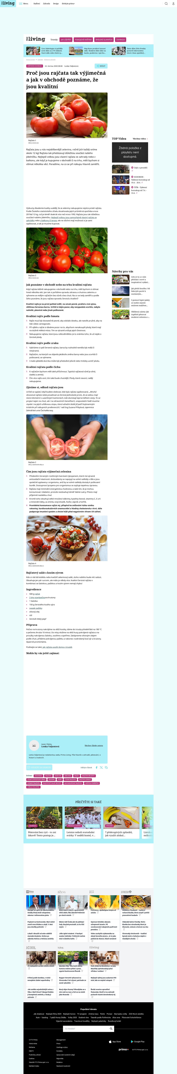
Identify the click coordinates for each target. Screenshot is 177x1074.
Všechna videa (139, 138)
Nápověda (59, 1058)
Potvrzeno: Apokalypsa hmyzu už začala (103, 911)
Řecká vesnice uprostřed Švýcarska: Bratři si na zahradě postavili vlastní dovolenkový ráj (103, 992)
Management (61, 1040)
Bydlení (37, 3)
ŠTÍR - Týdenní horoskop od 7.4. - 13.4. (139, 190)
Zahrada (46, 3)
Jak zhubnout (38, 1014)
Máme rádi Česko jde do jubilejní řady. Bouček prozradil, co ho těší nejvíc (71, 924)
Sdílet (102, 66)
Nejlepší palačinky (98, 1021)
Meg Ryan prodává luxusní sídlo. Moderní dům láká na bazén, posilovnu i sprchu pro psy (95, 51)
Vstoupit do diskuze (41, 767)
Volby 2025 (72, 1017)
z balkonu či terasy (48, 220)
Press (58, 1043)
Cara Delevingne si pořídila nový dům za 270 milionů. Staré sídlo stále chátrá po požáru (52, 51)
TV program (82, 1014)
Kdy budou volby (120, 1014)
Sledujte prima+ (68, 3)
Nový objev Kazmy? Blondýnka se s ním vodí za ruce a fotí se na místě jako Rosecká (72, 992)
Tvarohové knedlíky (82, 1021)
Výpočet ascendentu (64, 1021)
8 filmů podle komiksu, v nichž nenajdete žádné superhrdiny (39, 979)
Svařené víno (84, 1017)
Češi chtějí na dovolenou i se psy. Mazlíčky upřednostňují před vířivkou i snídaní (103, 968)
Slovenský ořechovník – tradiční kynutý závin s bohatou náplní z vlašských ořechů (134, 936)
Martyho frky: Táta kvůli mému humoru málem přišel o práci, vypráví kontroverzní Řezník (70, 968)
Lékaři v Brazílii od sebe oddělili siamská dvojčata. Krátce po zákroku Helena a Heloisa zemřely (41, 936)
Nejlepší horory (69, 1014)
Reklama (32, 1047)
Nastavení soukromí (63, 1066)
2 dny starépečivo (37, 597)
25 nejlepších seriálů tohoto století (41, 966)
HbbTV (31, 1051)
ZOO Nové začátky (136, 1014)
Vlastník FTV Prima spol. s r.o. (39, 1062)
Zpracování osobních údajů (65, 1055)
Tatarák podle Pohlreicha (101, 1017)
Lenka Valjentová (71, 66)
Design (56, 3)
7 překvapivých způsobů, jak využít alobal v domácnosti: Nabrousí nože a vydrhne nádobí (118, 834)
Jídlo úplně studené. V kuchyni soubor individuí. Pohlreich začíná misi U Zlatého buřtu (72, 936)
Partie (102, 1014)
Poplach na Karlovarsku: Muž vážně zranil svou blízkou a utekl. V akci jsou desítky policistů (41, 924)
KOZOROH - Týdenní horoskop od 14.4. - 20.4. (140, 180)
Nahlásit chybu (34, 1066)
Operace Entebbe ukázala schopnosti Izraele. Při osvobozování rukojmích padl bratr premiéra (104, 926)
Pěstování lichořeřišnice (131, 1017)
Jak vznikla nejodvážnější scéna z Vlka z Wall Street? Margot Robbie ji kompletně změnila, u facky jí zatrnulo (41, 993)
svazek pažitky (35, 608)
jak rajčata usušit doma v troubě (57, 647)
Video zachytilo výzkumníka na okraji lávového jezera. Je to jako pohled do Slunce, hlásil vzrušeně (103, 936)
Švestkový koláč (114, 1021)
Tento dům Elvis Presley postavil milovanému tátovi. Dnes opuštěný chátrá (136, 51)
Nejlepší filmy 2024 (53, 1014)
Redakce (59, 1062)
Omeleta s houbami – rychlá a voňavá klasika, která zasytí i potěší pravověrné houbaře (135, 912)
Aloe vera (116, 1017)
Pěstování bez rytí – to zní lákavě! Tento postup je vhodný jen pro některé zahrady (42, 834)
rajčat (37, 594)
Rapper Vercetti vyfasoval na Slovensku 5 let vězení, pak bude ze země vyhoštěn (72, 980)
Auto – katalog (42, 1017)
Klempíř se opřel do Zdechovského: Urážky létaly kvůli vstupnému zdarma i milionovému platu (41, 912)
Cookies (31, 1058)
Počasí (109, 1014)
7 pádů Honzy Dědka (58, 1017)
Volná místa (33, 1043)
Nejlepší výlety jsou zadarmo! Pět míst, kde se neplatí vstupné (103, 979)
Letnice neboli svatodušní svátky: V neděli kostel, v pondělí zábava (80, 834)
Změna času (93, 1014)
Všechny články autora (94, 745)
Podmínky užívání (35, 1055)
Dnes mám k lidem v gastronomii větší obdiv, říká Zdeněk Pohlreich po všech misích (72, 912)
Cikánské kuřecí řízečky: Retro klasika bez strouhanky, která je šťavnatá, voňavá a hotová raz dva (135, 924)
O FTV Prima (33, 1040)
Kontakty (59, 1051)
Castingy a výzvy (62, 1047)
